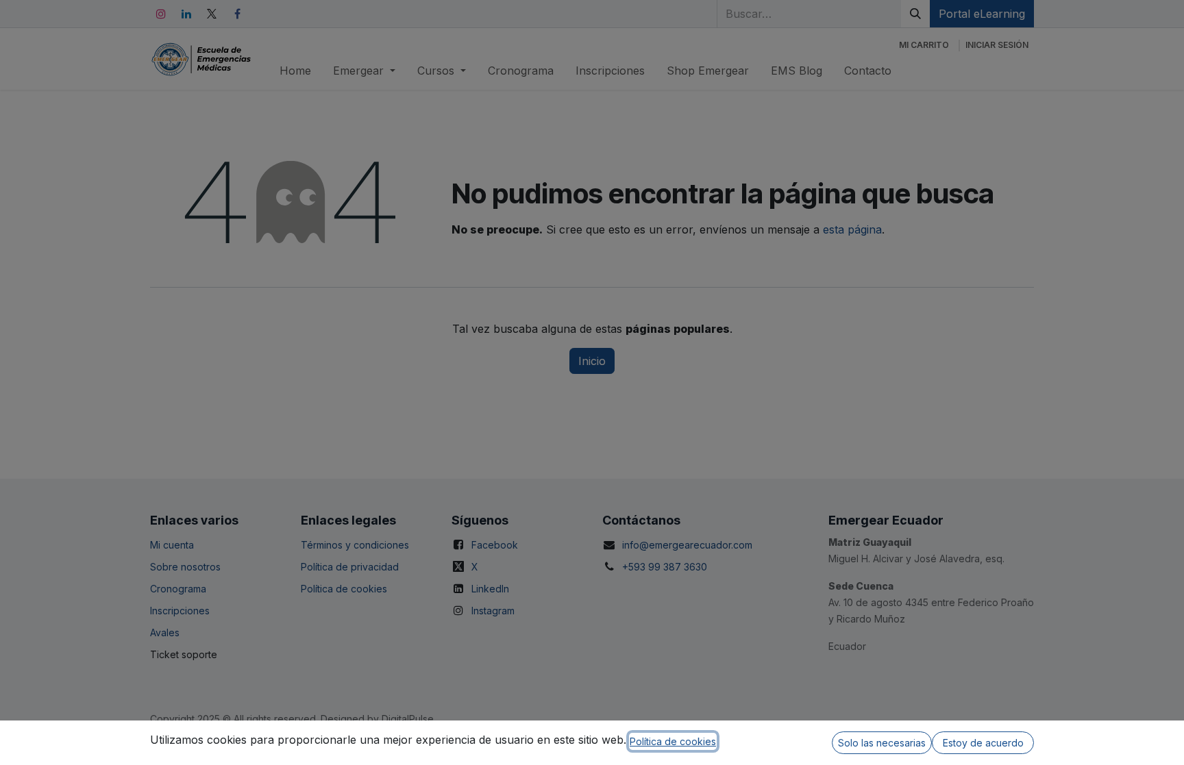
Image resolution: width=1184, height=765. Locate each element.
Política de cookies (673, 741)
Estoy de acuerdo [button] (983, 743)
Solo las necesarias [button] (882, 743)
